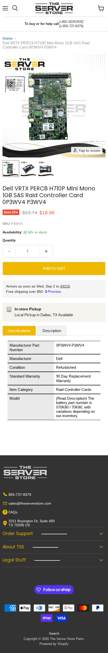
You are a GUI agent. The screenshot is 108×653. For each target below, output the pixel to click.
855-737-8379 (20, 495)
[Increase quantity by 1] (46, 251)
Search (54, 633)
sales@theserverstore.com (30, 503)
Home (8, 38)
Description (51, 331)
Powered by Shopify (54, 644)
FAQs (13, 512)
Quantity (9, 240)
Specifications (19, 331)
